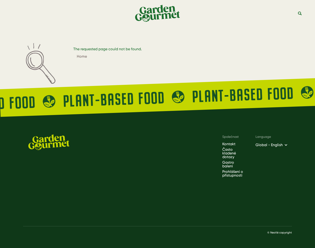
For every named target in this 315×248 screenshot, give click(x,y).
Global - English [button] (269, 145)
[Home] (159, 13)
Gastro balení (228, 164)
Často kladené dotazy (229, 153)
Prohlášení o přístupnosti (232, 173)
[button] (300, 13)
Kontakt (228, 144)
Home (82, 56)
